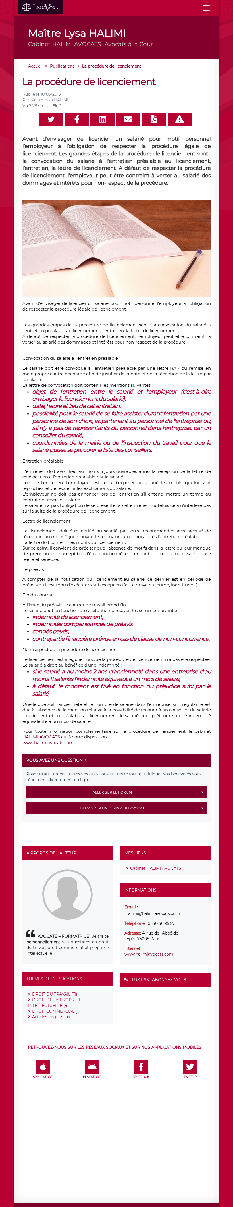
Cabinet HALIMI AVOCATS (155, 868)
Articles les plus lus (51, 1016)
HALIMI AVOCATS (41, 737)
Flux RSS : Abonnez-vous (157, 979)
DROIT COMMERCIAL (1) (56, 1011)
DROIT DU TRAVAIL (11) (54, 994)
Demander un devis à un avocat (112, 808)
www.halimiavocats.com (48, 742)
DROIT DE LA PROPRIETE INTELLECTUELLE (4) (55, 1002)
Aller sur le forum (112, 792)
